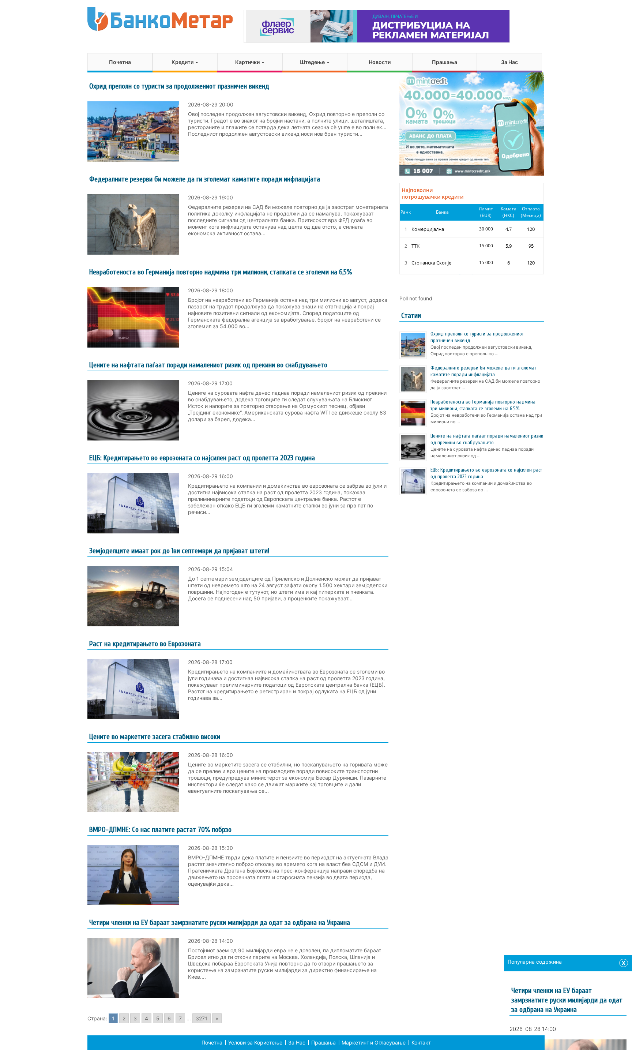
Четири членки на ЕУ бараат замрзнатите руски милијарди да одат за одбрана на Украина (219, 922)
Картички (248, 62)
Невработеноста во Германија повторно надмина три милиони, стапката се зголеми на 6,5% (220, 272)
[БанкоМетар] (160, 19)
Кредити (183, 62)
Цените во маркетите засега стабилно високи (154, 736)
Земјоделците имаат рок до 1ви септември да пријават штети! (179, 551)
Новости (380, 62)
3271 (201, 1018)
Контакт (421, 1042)
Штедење (313, 62)
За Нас (509, 62)
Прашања (444, 62)
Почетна (120, 62)
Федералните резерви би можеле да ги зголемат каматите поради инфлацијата (204, 179)
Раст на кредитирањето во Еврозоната (145, 644)
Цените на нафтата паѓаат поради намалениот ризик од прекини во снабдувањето (208, 365)
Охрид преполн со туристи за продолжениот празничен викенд (179, 86)
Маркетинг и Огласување (374, 1042)
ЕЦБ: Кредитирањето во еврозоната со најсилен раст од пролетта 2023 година (202, 458)
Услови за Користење (255, 1042)
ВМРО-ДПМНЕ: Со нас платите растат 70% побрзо (160, 829)
